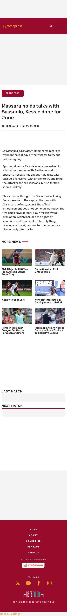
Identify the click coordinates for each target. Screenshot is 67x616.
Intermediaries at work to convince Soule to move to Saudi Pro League (50, 330)
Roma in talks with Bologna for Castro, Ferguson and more (13, 330)
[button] (50, 26)
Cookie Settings (10, 614)
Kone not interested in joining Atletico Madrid (48, 301)
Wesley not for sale (13, 299)
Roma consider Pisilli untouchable (47, 270)
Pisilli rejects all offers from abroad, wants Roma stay (15, 272)
